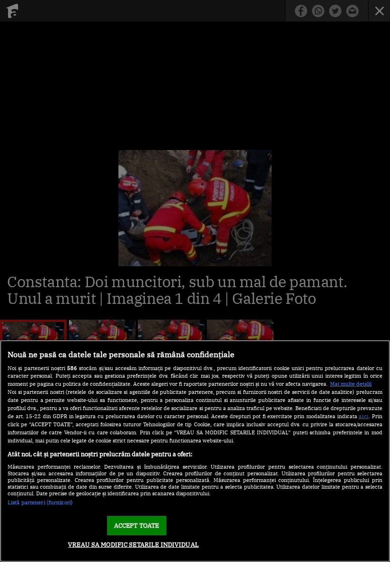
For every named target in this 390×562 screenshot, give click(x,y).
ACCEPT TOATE (136, 526)
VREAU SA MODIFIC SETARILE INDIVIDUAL (133, 545)
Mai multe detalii (350, 384)
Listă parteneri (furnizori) (40, 502)
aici (364, 416)
